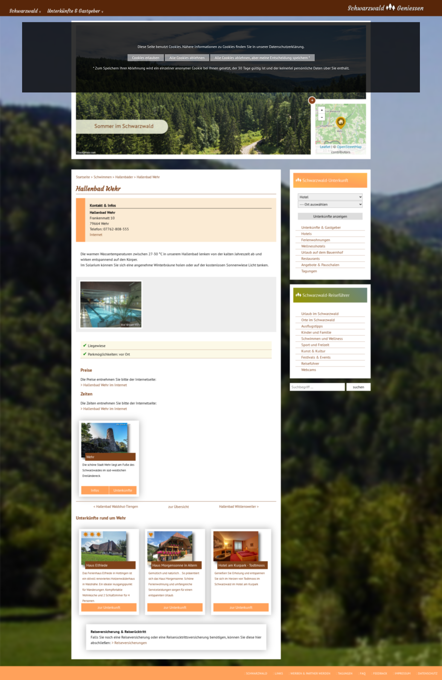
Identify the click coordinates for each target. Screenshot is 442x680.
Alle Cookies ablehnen (187, 57)
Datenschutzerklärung (286, 46)
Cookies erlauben (145, 57)
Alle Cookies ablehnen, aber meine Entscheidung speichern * (262, 57)
